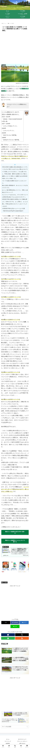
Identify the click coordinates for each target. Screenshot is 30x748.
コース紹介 (5, 582)
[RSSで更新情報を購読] (22, 638)
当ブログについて (22, 739)
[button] (27, 726)
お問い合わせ (22, 743)
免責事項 (8, 743)
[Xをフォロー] (22, 634)
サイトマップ (8, 741)
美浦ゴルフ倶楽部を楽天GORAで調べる (15, 532)
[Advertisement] (15, 47)
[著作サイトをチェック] (8, 634)
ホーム (7, 739)
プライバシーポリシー (22, 741)
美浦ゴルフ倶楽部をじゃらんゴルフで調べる (15, 541)
